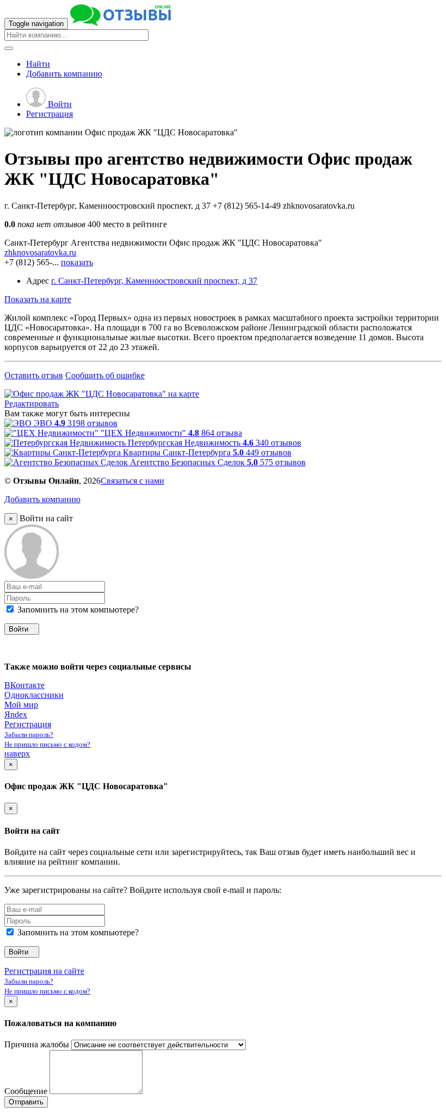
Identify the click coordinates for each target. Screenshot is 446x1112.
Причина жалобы (36, 1044)
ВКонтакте (24, 685)
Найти (38, 63)
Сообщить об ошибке (105, 375)
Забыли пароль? (28, 734)
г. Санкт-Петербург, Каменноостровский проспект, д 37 (154, 280)
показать (77, 262)
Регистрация (49, 113)
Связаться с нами (132, 480)
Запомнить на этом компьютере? (77, 609)
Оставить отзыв (33, 375)
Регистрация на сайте (44, 971)
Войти (59, 104)
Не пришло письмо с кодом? (47, 744)
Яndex (15, 714)
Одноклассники (34, 694)
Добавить (64, 73)
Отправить (26, 1102)
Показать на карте (37, 299)
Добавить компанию (42, 499)
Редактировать (31, 403)
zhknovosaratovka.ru (40, 252)
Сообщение (25, 1091)
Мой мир (21, 704)
